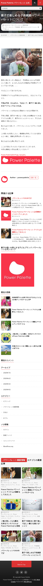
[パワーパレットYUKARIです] (6, 202)
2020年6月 (7, 378)
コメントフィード (9, 441)
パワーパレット (9, 27)
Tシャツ (28, 516)
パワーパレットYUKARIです (22, 198)
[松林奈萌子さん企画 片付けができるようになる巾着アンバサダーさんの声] (6, 301)
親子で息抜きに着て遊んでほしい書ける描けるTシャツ (31, 523)
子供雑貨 (17, 27)
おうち (5, 418)
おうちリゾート (10, 484)
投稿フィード (7, 435)
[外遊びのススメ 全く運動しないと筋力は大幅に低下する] (6, 350)
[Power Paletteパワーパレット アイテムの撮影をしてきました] (6, 233)
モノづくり (15, 547)
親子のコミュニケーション (29, 27)
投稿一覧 (33, 177)
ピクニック (6, 401)
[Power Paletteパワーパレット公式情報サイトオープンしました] (6, 216)
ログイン (6, 429)
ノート (34, 516)
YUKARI (8, 547)
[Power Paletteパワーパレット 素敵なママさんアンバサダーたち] (6, 326)
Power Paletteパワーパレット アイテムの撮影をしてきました (10, 491)
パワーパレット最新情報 (21, 25)
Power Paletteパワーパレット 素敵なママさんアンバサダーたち (31, 489)
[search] (40, 8)
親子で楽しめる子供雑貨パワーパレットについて (31, 554)
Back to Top (21, 564)
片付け (5, 412)
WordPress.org (8, 446)
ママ (36, 484)
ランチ (9, 518)
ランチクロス (9, 516)
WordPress (28, 581)
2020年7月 (7, 373)
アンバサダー (30, 484)
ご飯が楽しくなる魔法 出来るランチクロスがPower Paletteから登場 (10, 523)
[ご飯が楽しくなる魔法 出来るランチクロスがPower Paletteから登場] (6, 338)
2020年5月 (7, 384)
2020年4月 (7, 389)
